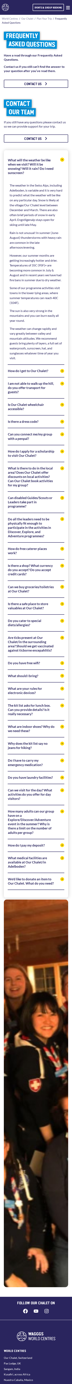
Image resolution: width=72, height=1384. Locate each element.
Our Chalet (27, 18)
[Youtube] (36, 1311)
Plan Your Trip (44, 18)
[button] (36, 166)
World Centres (10, 18)
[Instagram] (46, 1311)
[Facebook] (25, 1311)
